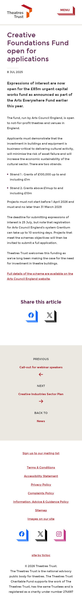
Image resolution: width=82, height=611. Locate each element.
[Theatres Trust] (19, 17)
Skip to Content (18, 3)
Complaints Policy (41, 493)
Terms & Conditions (41, 467)
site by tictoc (41, 555)
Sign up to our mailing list (41, 453)
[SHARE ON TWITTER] (50, 316)
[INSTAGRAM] (60, 535)
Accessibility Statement (41, 476)
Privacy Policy (41, 484)
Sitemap (41, 510)
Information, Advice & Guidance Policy (41, 502)
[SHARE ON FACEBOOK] (32, 316)
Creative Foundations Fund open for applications (38, 47)
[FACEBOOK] (22, 535)
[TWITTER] (41, 535)
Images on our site (40, 519)
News (41, 421)
